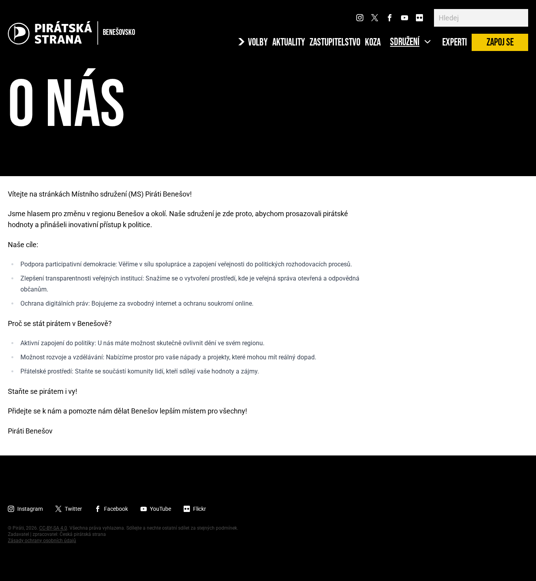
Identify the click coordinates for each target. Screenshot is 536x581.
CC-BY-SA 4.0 (53, 528)
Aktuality (288, 43)
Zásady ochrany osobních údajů (42, 540)
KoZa (373, 43)
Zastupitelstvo (335, 43)
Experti (454, 43)
